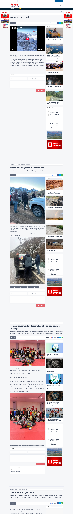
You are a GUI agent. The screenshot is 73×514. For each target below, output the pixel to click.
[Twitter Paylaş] (60, 23)
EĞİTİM (44, 5)
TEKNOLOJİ (56, 5)
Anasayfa (12, 14)
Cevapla (13, 471)
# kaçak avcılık (23, 286)
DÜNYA (48, 5)
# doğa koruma (31, 286)
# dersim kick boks (24, 445)
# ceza (37, 286)
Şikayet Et (18, 471)
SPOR (40, 5)
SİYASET (36, 5)
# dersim (17, 286)
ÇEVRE (16, 164)
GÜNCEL (27, 5)
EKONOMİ (32, 5)
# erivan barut (32, 445)
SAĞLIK (52, 5)
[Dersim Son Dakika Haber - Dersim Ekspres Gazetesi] (15, 5)
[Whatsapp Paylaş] (62, 23)
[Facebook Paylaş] (58, 23)
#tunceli (12, 286)
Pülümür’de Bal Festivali (25, 8)
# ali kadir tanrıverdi (40, 445)
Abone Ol (47, 22)
